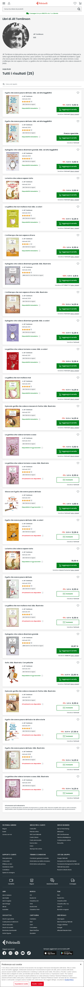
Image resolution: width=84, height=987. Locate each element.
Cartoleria (33, 919)
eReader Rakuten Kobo (64, 930)
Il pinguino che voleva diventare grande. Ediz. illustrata (28, 264)
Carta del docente (35, 840)
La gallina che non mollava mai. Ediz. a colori (23, 207)
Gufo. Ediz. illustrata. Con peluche (19, 663)
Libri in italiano (6, 895)
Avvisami (69, 480)
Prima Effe (60, 843)
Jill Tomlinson (27, 96)
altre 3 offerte (75, 314)
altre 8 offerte (74, 456)
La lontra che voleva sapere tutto (19, 178)
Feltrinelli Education (63, 867)
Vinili (31, 904)
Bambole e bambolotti (9, 930)
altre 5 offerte (74, 399)
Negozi (4, 829)
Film (58, 895)
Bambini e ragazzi (63, 909)
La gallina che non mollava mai (18, 378)
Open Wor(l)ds (34, 930)
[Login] (9, 3)
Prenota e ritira (34, 831)
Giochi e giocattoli (8, 919)
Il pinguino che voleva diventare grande (21, 634)
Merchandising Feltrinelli (64, 922)
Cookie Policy (69, 980)
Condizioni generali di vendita (39, 858)
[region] (42, 974)
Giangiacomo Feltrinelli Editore (66, 861)
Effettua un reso (7, 864)
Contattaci (5, 870)
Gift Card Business (63, 834)
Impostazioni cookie (21, 984)
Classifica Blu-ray (63, 904)
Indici (31, 846)
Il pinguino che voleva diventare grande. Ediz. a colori (27, 321)
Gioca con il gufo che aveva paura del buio (23, 492)
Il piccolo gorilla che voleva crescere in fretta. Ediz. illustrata (30, 406)
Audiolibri (5, 909)
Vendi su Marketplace (64, 837)
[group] (42, 13)
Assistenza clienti (7, 867)
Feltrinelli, (24, 99)
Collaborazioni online (64, 840)
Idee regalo (60, 919)
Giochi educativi (7, 925)
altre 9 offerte (74, 114)
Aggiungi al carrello (69, 109)
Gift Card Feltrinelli (35, 834)
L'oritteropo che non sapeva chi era (20, 235)
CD (31, 895)
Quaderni (33, 933)
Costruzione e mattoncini (10, 922)
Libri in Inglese (6, 901)
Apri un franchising (63, 829)
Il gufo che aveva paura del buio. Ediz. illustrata (24, 748)
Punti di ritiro (33, 843)
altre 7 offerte (75, 200)
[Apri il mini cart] (80, 3)
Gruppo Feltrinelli (62, 858)
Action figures (6, 933)
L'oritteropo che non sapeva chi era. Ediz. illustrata (26, 292)
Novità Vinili (33, 906)
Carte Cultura (34, 837)
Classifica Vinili (34, 909)
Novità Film (60, 898)
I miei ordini (6, 861)
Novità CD (33, 898)
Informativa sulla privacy (38, 864)
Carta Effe (33, 829)
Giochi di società (7, 927)
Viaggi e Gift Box (62, 925)
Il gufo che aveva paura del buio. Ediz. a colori (24, 520)
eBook (4, 906)
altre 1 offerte (75, 257)
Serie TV (59, 906)
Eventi (4, 831)
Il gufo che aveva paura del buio (18, 577)
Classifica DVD (61, 901)
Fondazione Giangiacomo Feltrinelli (68, 864)
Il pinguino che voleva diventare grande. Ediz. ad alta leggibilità (31, 150)
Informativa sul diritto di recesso (40, 861)
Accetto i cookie (37, 984)
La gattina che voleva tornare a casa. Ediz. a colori (26, 349)
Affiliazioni (60, 831)
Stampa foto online (36, 849)
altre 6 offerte (74, 171)
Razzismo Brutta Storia (64, 870)
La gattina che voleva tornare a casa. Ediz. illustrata (27, 463)
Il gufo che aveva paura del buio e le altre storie (25, 719)
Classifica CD (34, 901)
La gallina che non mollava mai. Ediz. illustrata (24, 606)
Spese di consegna (8, 872)
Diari (31, 922)
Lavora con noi (7, 834)
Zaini (31, 925)
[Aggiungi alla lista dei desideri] (78, 93)
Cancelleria (33, 927)
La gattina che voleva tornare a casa (20, 435)
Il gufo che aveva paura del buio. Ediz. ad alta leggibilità (28, 93)
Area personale (7, 858)
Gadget (59, 927)
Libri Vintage (6, 904)
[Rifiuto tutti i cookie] (80, 964)
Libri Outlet (5, 898)
